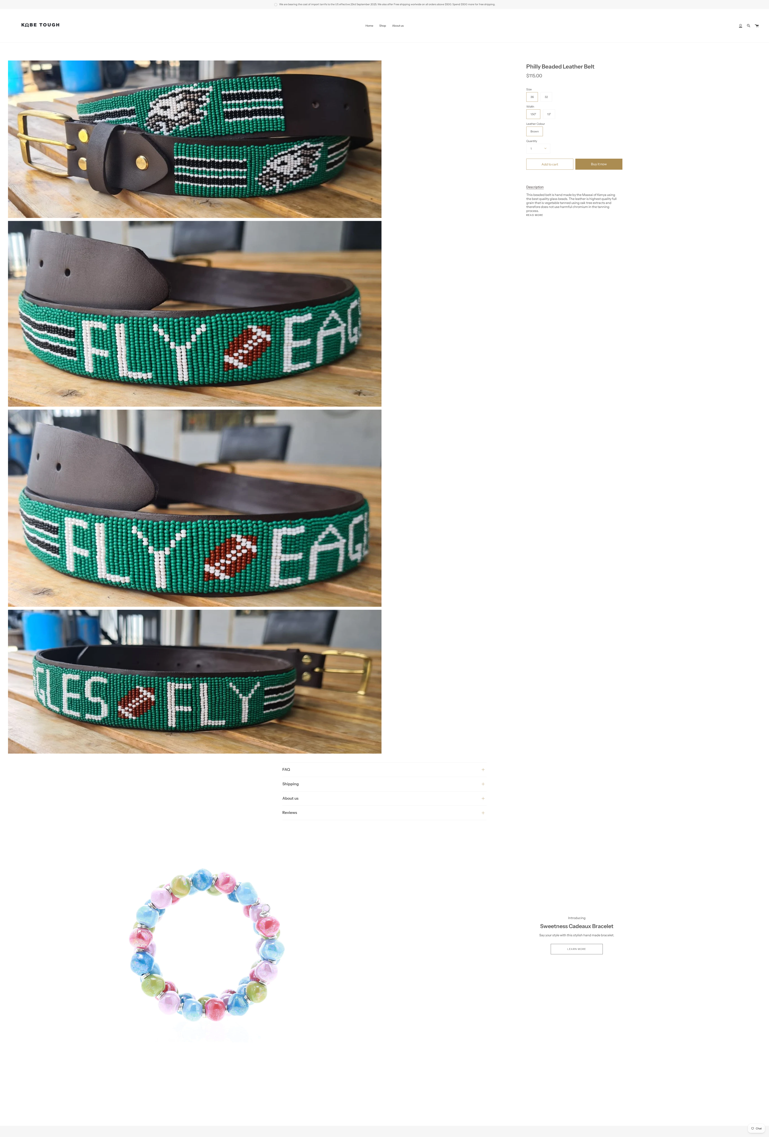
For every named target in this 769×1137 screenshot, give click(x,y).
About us (290, 798)
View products (192, 943)
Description (535, 187)
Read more (534, 215)
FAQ (286, 769)
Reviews (289, 812)
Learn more (576, 949)
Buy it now (599, 164)
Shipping (290, 784)
